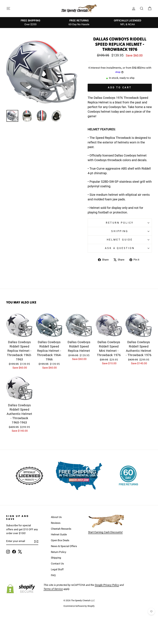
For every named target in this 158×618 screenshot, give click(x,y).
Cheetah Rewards (61, 528)
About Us (56, 517)
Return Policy (120, 222)
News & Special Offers (64, 546)
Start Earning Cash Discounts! (105, 532)
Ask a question (119, 248)
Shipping (119, 231)
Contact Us (57, 563)
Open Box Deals (60, 540)
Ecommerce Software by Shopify (79, 606)
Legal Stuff (57, 569)
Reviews (55, 522)
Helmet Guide (59, 534)
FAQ (53, 575)
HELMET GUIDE (120, 239)
